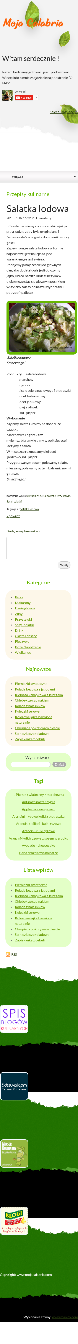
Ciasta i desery (26, 636)
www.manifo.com (65, 1317)
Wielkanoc (23, 652)
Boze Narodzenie (28, 647)
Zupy (19, 614)
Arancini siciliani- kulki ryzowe (38, 823)
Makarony (23, 603)
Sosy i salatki (14, 501)
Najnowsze (49, 496)
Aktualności (34, 496)
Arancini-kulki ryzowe (38, 831)
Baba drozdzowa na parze (38, 853)
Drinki (19, 630)
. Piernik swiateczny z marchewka (39, 794)
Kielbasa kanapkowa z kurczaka (39, 695)
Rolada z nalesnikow (30, 706)
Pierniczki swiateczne (31, 683)
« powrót (13, 516)
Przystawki (63, 496)
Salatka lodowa (29, 509)
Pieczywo (22, 641)
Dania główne (25, 608)
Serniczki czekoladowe (32, 733)
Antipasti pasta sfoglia (38, 802)
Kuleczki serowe (27, 711)
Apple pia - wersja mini (38, 809)
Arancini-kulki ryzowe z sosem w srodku (38, 838)
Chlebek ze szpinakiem (32, 700)
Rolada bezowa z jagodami (35, 689)
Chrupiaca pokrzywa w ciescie (37, 728)
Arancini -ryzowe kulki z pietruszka (38, 816)
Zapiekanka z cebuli (30, 739)
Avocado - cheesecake (38, 845)
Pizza (19, 597)
